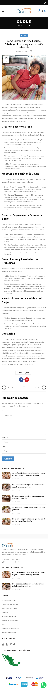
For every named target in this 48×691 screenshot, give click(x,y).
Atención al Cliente (9, 616)
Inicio (20, 25)
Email (4, 446)
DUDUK (27, 25)
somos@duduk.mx (16, 562)
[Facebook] (21, 379)
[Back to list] (24, 387)
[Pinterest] (26, 379)
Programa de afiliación (10, 620)
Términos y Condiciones (10, 628)
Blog (3, 624)
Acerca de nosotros (9, 600)
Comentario (6, 411)
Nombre (5, 437)
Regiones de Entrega (9, 608)
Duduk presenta (22, 51)
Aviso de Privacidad (9, 632)
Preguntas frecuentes (10, 604)
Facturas (5, 612)
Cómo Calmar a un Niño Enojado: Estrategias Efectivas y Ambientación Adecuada (24, 44)
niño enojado (24, 373)
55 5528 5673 (15, 559)
